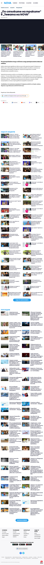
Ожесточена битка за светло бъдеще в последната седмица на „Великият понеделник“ (36, 268)
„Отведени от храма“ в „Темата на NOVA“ (14, 287)
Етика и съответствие (27, 558)
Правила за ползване (19, 558)
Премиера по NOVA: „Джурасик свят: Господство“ (13, 189)
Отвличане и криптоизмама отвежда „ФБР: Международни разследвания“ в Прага (36, 170)
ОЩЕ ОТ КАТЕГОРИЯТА (22, 300)
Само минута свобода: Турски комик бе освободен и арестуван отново (36, 355)
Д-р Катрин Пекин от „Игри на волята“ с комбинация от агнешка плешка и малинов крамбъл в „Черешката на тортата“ (37, 237)
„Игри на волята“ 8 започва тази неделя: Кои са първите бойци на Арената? (15, 163)
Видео (3, 536)
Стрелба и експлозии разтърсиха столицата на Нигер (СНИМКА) (15, 440)
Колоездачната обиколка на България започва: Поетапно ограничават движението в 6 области (36, 511)
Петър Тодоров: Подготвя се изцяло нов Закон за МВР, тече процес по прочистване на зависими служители (15, 469)
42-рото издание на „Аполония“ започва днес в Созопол (15, 183)
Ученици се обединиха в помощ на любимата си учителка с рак (36, 460)
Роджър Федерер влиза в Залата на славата (14, 355)
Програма (22, 3)
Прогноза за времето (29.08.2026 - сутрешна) (36, 502)
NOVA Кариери (37, 536)
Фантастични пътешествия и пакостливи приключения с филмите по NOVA (15, 268)
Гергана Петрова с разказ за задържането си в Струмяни (14, 418)
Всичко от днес (5, 533)
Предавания (26, 533)
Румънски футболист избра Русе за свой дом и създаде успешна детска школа (15, 495)
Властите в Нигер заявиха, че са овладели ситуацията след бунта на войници (14, 339)
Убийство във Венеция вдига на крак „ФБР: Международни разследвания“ (14, 229)
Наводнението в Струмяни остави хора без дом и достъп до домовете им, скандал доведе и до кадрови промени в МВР (36, 470)
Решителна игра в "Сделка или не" (15, 202)
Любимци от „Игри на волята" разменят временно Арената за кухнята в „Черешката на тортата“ (36, 253)
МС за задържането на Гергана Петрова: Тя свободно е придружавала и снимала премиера (15, 425)
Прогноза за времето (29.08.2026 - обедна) (15, 403)
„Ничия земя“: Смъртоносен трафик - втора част (14, 281)
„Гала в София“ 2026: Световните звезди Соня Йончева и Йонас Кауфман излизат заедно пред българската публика (15, 245)
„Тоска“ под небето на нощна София (14, 222)
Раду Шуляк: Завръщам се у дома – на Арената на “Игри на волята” (36, 195)
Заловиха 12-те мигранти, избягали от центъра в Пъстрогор (36, 418)
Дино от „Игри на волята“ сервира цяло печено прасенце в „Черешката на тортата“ (15, 252)
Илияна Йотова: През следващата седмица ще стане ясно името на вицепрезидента (15, 433)
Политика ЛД (13, 558)
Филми (25, 536)
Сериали (25, 535)
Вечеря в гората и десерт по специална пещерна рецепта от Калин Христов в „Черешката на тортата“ (37, 203)
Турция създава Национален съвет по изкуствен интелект (36, 324)
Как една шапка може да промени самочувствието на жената (36, 494)
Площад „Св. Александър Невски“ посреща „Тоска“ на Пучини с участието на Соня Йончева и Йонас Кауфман (37, 261)
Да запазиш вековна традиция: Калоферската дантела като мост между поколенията (15, 503)
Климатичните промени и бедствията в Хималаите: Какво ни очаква (15, 479)
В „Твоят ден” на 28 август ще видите (37, 183)
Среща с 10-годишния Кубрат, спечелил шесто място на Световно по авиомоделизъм (36, 487)
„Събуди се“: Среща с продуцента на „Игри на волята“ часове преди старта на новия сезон (14, 136)
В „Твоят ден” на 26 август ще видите (37, 244)
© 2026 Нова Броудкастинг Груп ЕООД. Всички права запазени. (10, 562)
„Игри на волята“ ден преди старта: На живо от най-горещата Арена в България (15, 143)
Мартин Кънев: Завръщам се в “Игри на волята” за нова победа (37, 273)
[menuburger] (1, 2)
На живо (35, 3)
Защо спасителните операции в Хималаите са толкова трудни (36, 478)
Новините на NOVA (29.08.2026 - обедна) (15, 409)
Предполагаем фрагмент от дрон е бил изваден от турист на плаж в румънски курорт (15, 363)
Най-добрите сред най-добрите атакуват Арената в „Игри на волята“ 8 (36, 223)
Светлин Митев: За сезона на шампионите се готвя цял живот (15, 259)
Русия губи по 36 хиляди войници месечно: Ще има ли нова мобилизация (36, 388)
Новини (15, 3)
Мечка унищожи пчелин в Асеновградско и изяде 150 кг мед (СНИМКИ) (14, 461)
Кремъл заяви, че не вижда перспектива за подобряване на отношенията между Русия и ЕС (15, 325)
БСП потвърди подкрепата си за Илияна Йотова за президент (14, 388)
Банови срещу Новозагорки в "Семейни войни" (14, 177)
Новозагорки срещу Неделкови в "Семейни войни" (14, 235)
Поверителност (7, 558)
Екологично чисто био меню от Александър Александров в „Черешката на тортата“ (37, 143)
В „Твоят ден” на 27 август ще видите (37, 209)
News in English (37, 538)
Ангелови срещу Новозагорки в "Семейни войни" (14, 210)
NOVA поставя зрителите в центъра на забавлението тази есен (37, 293)
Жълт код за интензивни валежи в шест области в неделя (36, 338)
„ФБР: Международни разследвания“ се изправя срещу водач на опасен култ (15, 196)
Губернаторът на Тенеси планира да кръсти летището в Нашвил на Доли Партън (36, 347)
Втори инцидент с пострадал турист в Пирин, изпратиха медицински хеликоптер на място (36, 433)
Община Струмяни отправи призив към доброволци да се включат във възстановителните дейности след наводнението (36, 316)
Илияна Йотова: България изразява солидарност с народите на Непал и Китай (15, 449)
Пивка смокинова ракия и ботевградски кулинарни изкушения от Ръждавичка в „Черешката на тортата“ (15, 170)
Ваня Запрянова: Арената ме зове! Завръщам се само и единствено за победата (14, 216)
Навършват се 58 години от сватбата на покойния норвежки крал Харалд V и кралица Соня (15, 371)
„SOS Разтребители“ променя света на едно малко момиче (36, 281)
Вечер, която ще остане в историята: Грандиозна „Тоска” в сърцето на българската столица (37, 216)
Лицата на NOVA (16, 533)
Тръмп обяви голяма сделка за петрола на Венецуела (36, 394)
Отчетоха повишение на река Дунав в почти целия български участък (15, 379)
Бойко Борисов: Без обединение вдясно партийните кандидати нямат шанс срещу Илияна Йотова (36, 380)
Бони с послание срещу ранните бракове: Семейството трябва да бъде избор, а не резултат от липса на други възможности (36, 451)
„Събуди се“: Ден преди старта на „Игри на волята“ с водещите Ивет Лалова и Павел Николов (15, 150)
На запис (28, 3)
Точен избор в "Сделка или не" (36, 228)
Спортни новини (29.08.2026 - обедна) (36, 403)
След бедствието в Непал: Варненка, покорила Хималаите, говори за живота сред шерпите (15, 487)
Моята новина (5, 535)
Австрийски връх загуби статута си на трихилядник (36, 332)
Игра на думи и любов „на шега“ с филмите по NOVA (15, 156)
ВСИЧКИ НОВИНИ (22, 520)
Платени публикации (35, 558)
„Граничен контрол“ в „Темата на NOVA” (36, 287)
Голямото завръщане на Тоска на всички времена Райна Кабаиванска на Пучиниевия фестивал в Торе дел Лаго (14, 275)
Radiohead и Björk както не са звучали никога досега (37, 189)
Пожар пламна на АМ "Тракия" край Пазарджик (15, 332)
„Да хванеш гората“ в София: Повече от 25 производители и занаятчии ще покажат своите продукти (36, 137)
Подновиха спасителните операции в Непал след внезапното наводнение (35, 411)
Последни (4, 531)
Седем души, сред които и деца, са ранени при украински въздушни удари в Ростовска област (36, 425)
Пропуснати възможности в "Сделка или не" (36, 162)
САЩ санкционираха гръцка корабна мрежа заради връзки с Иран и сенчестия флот (36, 363)
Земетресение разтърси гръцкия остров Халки (14, 313)
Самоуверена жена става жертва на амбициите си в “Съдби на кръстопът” (15, 293)
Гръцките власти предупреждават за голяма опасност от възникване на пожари (15, 511)
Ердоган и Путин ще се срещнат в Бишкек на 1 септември (36, 369)
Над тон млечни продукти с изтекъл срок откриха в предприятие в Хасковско (36, 441)
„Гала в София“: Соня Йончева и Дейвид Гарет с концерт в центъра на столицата (37, 177)
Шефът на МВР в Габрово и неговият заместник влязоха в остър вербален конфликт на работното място (15, 396)
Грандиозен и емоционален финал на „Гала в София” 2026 (36, 156)
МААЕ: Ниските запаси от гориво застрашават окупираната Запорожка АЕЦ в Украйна (14, 347)
